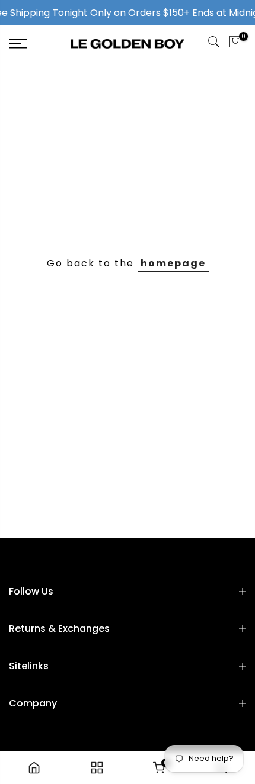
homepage (173, 263)
